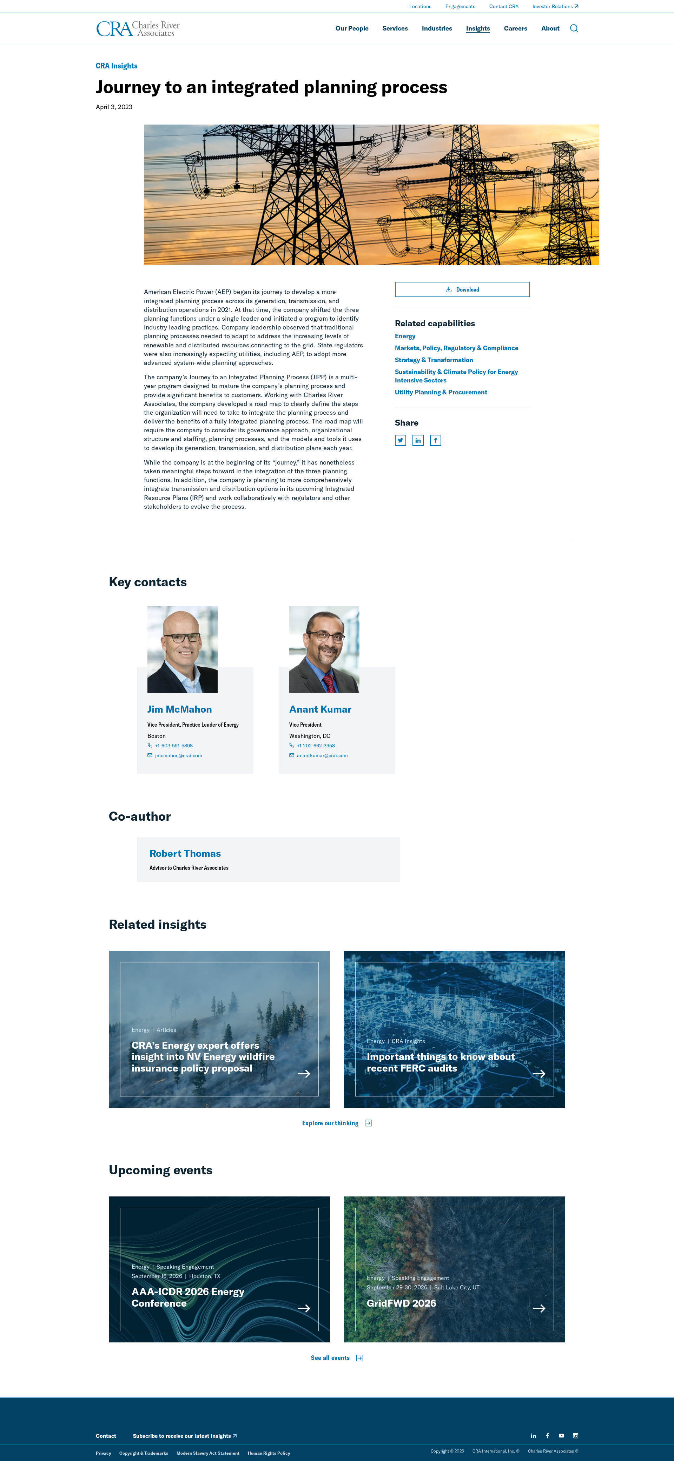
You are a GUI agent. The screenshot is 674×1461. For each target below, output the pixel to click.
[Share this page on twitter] (400, 440)
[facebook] (547, 1435)
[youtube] (561, 1435)
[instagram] (576, 1435)
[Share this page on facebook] (435, 440)
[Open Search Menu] (574, 28)
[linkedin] (533, 1435)
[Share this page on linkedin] (418, 440)
